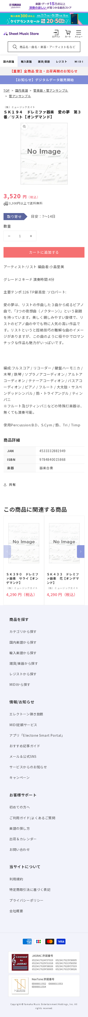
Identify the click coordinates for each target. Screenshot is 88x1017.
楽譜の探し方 (19, 828)
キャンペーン (19, 777)
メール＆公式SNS (22, 756)
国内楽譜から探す (23, 642)
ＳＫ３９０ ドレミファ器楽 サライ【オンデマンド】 (22, 578)
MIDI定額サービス (23, 724)
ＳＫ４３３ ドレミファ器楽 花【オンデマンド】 (63, 578)
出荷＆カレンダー (23, 839)
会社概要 (16, 910)
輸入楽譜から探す (23, 652)
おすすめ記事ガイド (24, 745)
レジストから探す (23, 674)
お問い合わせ (19, 849)
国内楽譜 (8, 61)
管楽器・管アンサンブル (50, 90)
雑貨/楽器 (44, 61)
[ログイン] (56, 32)
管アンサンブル (20, 96)
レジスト (61, 61)
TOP (7, 90)
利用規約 (16, 879)
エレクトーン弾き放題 (26, 714)
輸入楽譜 (26, 61)
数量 (7, 226)
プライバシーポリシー (26, 900)
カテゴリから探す (23, 631)
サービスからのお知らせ (28, 767)
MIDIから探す (20, 684)
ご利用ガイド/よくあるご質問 (32, 817)
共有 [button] (12, 484)
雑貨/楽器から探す (23, 663)
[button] (78, 32)
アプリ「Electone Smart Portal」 (37, 735)
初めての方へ (19, 807)
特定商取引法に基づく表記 (29, 889)
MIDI (79, 61)
